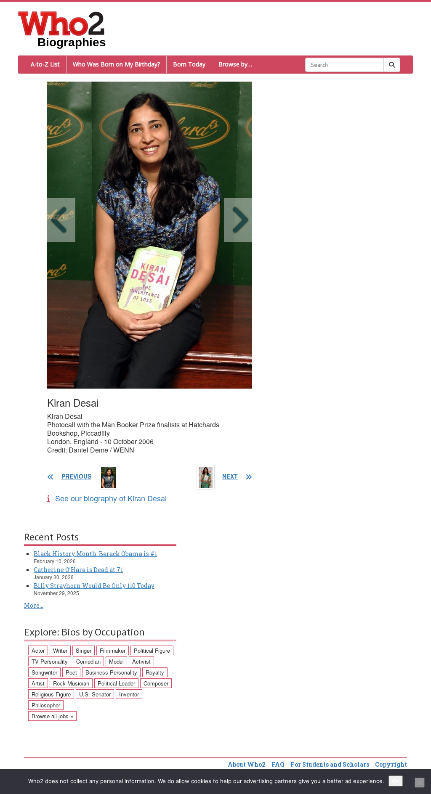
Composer (156, 683)
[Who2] (61, 23)
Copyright (391, 764)
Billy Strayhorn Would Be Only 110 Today (94, 586)
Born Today (189, 64)
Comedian (88, 661)
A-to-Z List (45, 64)
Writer (60, 650)
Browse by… (235, 64)
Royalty (155, 672)
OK (395, 781)
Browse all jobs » (52, 716)
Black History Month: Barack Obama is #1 (95, 554)
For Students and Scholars (329, 764)
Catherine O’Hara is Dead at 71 (78, 570)
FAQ (278, 764)
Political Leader (116, 683)
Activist (141, 661)
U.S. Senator (95, 694)
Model (116, 661)
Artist (38, 683)
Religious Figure (51, 694)
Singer (83, 650)
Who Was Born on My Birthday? (116, 64)
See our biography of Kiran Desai (111, 497)
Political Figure (152, 650)
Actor (38, 650)
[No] (420, 783)
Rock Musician (71, 683)
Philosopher (46, 705)
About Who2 (247, 764)
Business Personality (111, 672)
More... (33, 605)
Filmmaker (112, 650)
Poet (71, 672)
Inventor (129, 694)
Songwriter (44, 672)
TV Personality (50, 661)
